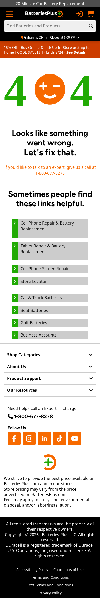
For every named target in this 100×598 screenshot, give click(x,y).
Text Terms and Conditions (50, 585)
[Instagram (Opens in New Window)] (29, 438)
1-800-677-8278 (33, 416)
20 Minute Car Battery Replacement (50, 3)
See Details (76, 52)
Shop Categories (23, 355)
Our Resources (22, 390)
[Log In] (79, 13)
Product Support (24, 378)
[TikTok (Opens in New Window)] (59, 438)
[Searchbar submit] (91, 26)
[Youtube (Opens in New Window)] (74, 438)
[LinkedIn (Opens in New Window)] (44, 438)
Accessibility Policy (32, 569)
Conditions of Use (68, 569)
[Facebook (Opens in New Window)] (14, 438)
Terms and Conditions (50, 577)
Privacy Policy (50, 592)
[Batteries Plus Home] (44, 13)
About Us (16, 366)
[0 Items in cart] (90, 13)
